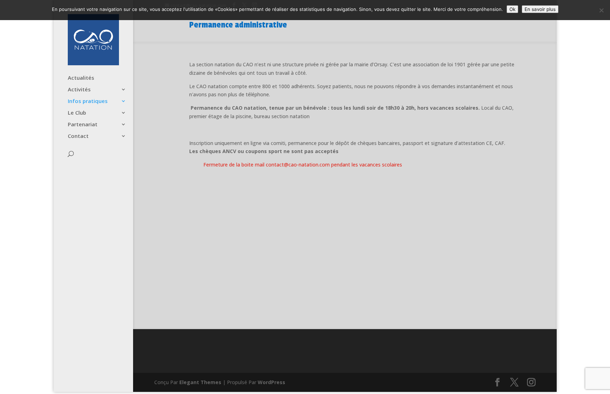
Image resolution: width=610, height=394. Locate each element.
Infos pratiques (88, 101)
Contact (78, 136)
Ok (512, 9)
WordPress (271, 382)
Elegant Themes (200, 382)
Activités (79, 90)
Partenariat (82, 125)
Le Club (77, 113)
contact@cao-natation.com (298, 164)
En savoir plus (540, 9)
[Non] (601, 10)
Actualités (81, 78)
